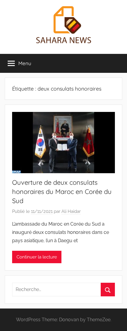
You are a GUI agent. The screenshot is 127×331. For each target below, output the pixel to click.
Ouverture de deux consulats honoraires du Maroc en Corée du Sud (62, 191)
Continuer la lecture (37, 257)
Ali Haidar (71, 211)
